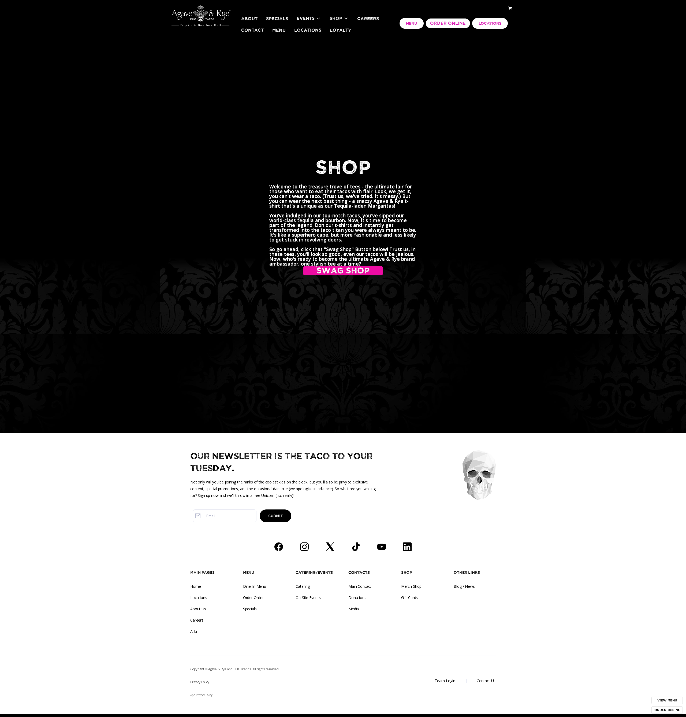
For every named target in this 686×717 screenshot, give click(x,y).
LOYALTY (340, 30)
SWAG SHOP (343, 271)
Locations (307, 30)
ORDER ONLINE (448, 23)
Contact (252, 30)
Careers (368, 18)
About (249, 18)
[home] (201, 9)
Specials (277, 18)
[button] (308, 18)
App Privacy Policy (201, 695)
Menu (279, 30)
